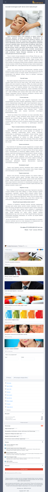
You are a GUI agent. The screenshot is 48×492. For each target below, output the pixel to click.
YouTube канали (24, 469)
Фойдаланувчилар (9, 419)
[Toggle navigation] (5, 2)
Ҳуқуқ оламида (9, 386)
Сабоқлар (21, 246)
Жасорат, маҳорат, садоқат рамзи (12, 276)
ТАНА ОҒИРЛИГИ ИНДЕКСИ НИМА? (12, 319)
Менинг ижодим (10, 401)
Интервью (8, 404)
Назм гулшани (9, 395)
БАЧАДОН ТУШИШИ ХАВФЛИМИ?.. (12, 348)
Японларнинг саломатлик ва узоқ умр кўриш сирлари (16, 334)
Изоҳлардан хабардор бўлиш (21, 377)
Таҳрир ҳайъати (10, 407)
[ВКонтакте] (37, 249)
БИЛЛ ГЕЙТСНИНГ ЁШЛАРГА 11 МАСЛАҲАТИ (14, 290)
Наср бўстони (9, 398)
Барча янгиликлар (10, 417)
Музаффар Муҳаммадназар (12, 246)
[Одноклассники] (39, 249)
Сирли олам (9, 389)
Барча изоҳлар (8, 418)
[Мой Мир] (42, 249)
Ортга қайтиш (9, 249)
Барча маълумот (24, 422)
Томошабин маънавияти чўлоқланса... (13, 262)
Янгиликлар (9, 383)
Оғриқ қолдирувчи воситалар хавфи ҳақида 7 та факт (16, 305)
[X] (41, 249)
